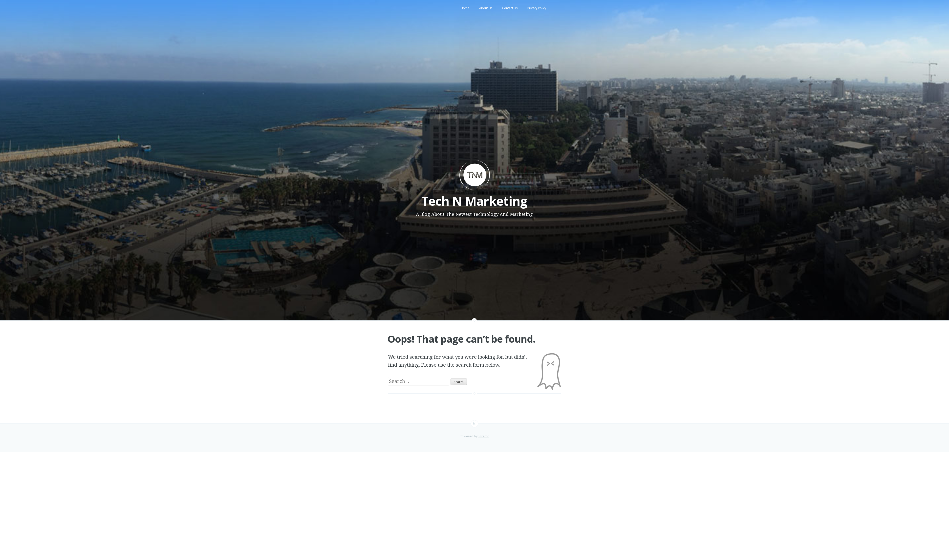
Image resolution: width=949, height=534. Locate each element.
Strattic (483, 436)
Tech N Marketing (474, 201)
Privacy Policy (536, 8)
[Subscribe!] (474, 423)
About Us (485, 8)
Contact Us (510, 8)
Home (465, 8)
